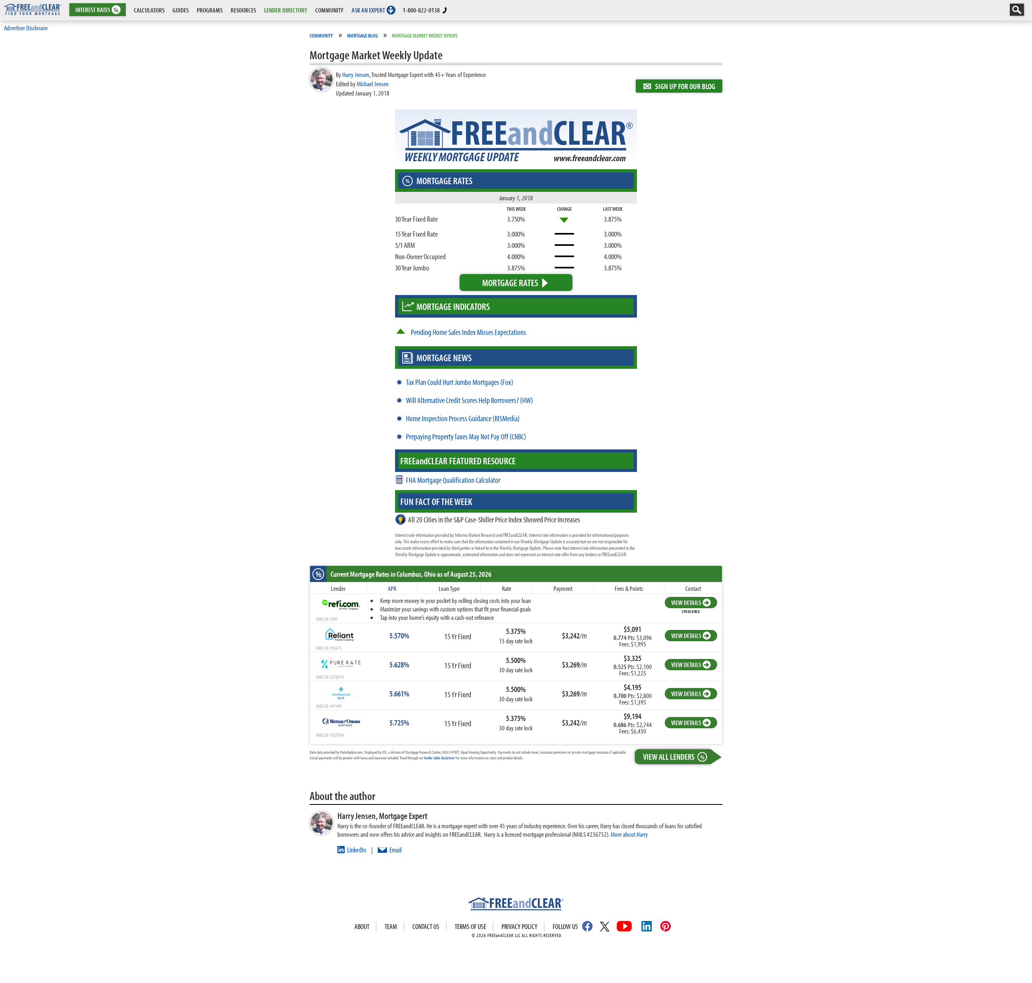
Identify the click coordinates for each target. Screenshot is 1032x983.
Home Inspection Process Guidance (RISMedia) (463, 418)
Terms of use (470, 926)
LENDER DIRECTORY (285, 10)
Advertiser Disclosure (26, 27)
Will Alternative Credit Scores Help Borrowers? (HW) (469, 400)
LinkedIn (356, 849)
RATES (97, 10)
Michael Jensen (373, 83)
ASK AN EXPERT (368, 10)
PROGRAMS (210, 10)
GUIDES (181, 10)
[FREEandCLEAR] (516, 905)
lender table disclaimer (439, 758)
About (361, 926)
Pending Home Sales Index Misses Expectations (468, 332)
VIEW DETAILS (686, 602)
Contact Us (425, 926)
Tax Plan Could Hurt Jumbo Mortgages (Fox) (459, 382)
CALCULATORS (149, 10)
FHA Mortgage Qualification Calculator (453, 480)
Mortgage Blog (362, 35)
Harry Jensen (355, 74)
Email (395, 849)
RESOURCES (243, 10)
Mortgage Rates (510, 282)
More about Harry (629, 834)
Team (391, 926)
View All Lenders (673, 756)
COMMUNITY (329, 10)
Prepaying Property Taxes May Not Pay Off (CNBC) (466, 436)
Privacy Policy (519, 926)
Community (321, 35)
